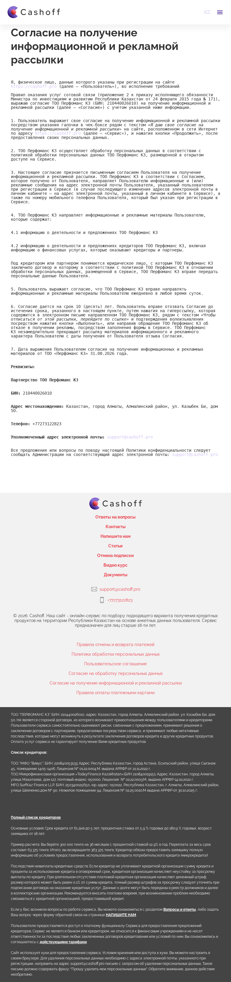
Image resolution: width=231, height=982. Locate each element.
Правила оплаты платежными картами (115, 692)
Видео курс (115, 565)
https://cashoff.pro (34, 86)
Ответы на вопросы (115, 517)
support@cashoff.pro (130, 437)
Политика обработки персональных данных (116, 654)
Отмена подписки (115, 555)
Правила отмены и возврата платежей (115, 644)
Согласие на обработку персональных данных (116, 673)
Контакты (116, 526)
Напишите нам (115, 536)
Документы (116, 574)
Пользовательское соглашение (115, 663)
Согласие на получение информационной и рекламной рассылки (116, 683)
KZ (207, 12)
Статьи (115, 545)
